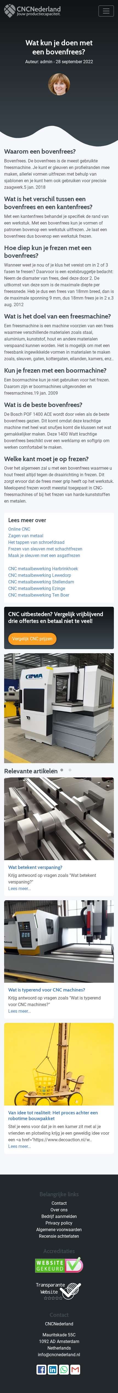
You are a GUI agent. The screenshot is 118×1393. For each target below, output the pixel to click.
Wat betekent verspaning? (35, 867)
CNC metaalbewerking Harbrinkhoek (43, 568)
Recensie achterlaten (59, 1236)
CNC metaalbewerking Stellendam (41, 582)
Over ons (59, 1209)
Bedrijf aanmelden (59, 1216)
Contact (59, 1203)
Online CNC (19, 529)
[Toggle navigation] (106, 10)
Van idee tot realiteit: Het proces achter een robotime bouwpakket (53, 1115)
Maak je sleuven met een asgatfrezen (44, 555)
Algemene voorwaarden (59, 1229)
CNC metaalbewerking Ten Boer (38, 595)
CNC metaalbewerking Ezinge (36, 588)
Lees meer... (19, 888)
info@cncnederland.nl (59, 1354)
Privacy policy (59, 1223)
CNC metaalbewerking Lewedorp (39, 575)
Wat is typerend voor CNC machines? (46, 990)
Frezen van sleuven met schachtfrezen (45, 549)
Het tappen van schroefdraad (36, 542)
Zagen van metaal (25, 535)
